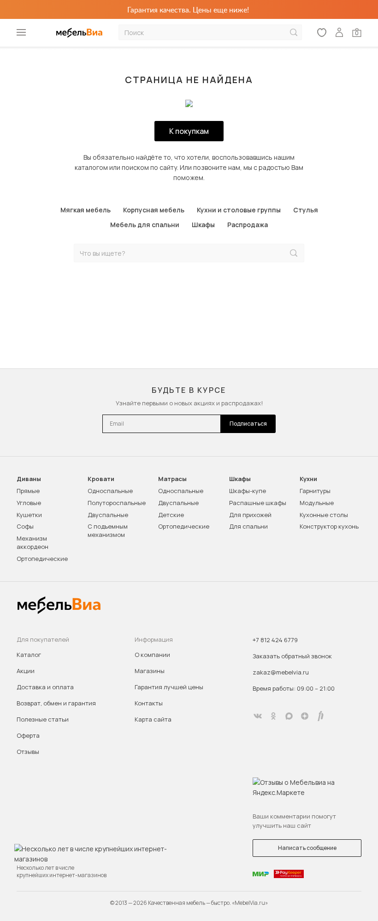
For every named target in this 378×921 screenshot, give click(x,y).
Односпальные (110, 491)
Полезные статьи (43, 719)
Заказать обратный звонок (292, 656)
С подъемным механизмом (108, 530)
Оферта (28, 735)
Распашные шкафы (257, 503)
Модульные (317, 503)
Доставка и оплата (45, 687)
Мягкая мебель (85, 209)
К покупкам (189, 131)
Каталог (29, 654)
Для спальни (248, 526)
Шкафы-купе (247, 491)
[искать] (293, 32)
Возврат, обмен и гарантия (56, 703)
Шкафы (203, 224)
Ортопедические (42, 558)
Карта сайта (153, 719)
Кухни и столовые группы (239, 209)
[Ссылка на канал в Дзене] (305, 716)
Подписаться (248, 423)
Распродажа (247, 224)
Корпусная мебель (153, 209)
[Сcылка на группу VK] (258, 716)
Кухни (308, 479)
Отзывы (28, 751)
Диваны (29, 479)
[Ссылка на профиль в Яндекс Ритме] (320, 716)
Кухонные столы (324, 515)
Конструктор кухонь (329, 526)
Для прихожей (250, 515)
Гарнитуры (315, 491)
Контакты (149, 703)
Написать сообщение (307, 848)
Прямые (28, 491)
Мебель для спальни (144, 224)
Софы (25, 526)
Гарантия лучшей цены (169, 687)
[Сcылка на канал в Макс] (289, 716)
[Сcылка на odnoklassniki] (273, 716)
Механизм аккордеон (32, 542)
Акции (26, 671)
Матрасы (172, 479)
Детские (171, 515)
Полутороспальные (117, 503)
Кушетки (29, 515)
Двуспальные (108, 515)
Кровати (101, 479)
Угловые (29, 503)
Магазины (150, 671)
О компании (152, 654)
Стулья (305, 209)
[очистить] (274, 253)
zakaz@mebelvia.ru (281, 672)
